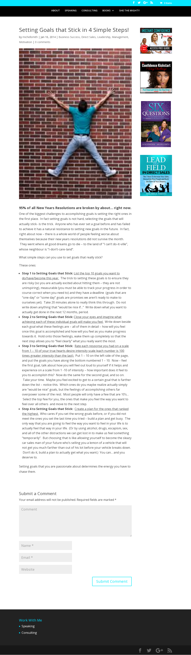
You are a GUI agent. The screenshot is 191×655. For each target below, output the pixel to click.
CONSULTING (90, 10)
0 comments (42, 42)
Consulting (29, 633)
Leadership (103, 37)
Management (120, 37)
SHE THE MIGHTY (129, 10)
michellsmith (30, 37)
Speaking (28, 626)
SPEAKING (71, 10)
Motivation (25, 42)
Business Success (69, 37)
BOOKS (106, 10)
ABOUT (55, 10)
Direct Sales (88, 37)
